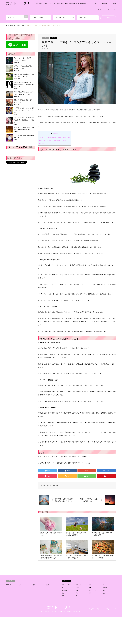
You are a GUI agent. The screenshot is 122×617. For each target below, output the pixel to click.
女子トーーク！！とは (47, 611)
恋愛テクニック (93, 590)
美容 (99, 10)
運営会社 (69, 611)
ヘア (63, 587)
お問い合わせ (76, 611)
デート (104, 585)
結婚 (104, 593)
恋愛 (114, 3)
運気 (54, 485)
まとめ (41, 143)
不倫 (90, 587)
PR (115, 10)
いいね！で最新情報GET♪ (20, 147)
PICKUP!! (105, 3)
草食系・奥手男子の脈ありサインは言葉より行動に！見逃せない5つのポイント (24, 85)
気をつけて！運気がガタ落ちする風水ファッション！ (54, 137)
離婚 (63, 596)
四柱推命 (105, 587)
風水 (53, 38)
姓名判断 (64, 590)
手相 (104, 590)
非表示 (56, 133)
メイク (77, 587)
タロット (91, 585)
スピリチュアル (66, 585)
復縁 (77, 590)
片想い (91, 593)
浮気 (77, 593)
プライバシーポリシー (59, 611)
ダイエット (78, 585)
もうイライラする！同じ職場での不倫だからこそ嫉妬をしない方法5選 (24, 120)
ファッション (46, 485)
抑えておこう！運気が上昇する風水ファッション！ (54, 140)
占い (107, 10)
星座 (63, 593)
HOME (95, 3)
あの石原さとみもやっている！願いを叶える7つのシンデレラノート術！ (24, 110)
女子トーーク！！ (61, 607)
